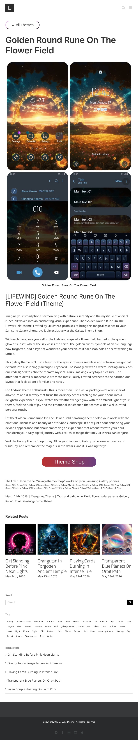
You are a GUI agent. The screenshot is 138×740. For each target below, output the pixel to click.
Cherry (103, 621)
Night (34, 631)
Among (10, 621)
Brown (76, 621)
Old (42, 631)
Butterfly (86, 621)
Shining (120, 631)
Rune (18, 501)
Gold (104, 626)
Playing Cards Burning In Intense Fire (82, 565)
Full (56, 626)
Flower (95, 496)
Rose (92, 631)
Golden (123, 496)
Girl (89, 626)
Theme (49, 496)
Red (85, 631)
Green (122, 626)
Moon (26, 631)
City (112, 621)
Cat (95, 621)
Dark (128, 621)
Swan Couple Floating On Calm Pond (32, 689)
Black (60, 621)
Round (9, 501)
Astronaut (38, 621)
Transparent (31, 636)
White (49, 636)
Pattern (50, 631)
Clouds (120, 621)
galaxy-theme (109, 496)
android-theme (73, 496)
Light (17, 631)
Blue (68, 621)
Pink (60, 631)
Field (87, 496)
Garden (80, 626)
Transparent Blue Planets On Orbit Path (116, 565)
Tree (42, 636)
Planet (68, 631)
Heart (9, 631)
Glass (96, 626)
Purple (77, 631)
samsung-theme (33, 501)
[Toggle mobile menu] (131, 7)
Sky (128, 631)
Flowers (38, 626)
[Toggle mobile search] (123, 7)
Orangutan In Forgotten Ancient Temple (52, 565)
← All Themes (22, 25)
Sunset (10, 636)
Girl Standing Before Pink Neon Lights (17, 565)
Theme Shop (69, 462)
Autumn (50, 621)
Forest (48, 626)
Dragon (10, 626)
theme (48, 501)
